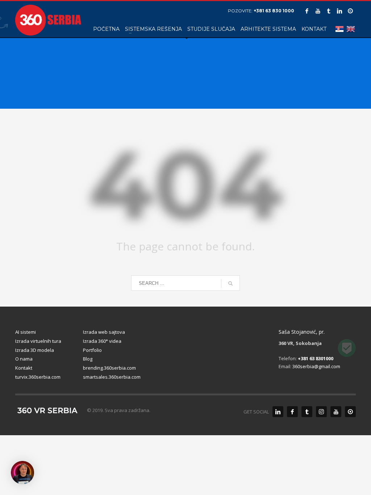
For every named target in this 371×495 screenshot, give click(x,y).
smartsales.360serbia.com (112, 377)
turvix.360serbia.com (38, 377)
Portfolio (92, 350)
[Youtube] (317, 10)
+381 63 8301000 (315, 358)
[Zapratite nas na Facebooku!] (292, 411)
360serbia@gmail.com (316, 366)
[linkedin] (339, 10)
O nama (24, 358)
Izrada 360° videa (102, 341)
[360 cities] (350, 10)
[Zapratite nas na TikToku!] (306, 411)
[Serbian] (339, 28)
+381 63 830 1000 (274, 10)
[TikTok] (328, 10)
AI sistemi (25, 332)
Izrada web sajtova (104, 332)
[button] (22, 472)
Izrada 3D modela (34, 350)
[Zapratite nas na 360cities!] (350, 411)
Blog (87, 358)
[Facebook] (306, 10)
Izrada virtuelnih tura (38, 341)
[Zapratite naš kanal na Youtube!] (335, 411)
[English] (350, 28)
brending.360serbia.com (109, 368)
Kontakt (23, 368)
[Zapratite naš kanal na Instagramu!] (321, 411)
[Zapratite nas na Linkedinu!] (277, 411)
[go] (230, 283)
